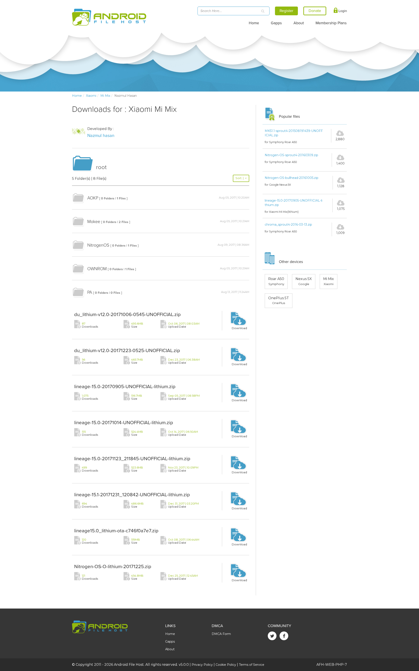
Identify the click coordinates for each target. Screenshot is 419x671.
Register (286, 10)
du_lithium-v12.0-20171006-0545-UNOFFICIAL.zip (127, 314)
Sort (239, 178)
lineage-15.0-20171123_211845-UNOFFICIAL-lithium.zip (132, 459)
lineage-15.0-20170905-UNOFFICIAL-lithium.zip (124, 386)
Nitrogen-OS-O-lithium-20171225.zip (112, 566)
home (77, 96)
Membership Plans (331, 23)
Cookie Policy (226, 665)
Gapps (276, 23)
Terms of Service (251, 665)
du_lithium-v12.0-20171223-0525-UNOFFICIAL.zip (127, 350)
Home (254, 23)
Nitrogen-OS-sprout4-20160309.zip (291, 155)
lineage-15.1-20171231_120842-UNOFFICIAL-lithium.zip (132, 495)
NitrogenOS (98, 245)
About (299, 23)
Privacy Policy (202, 665)
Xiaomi (91, 96)
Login (342, 11)
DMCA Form (221, 634)
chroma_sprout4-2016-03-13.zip (288, 225)
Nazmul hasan (100, 135)
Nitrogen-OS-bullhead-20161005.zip (291, 178)
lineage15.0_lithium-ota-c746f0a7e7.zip (116, 531)
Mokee (93, 221)
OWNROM (97, 269)
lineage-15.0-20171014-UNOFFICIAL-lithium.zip (123, 422)
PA (89, 292)
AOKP (92, 198)
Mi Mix (105, 96)
